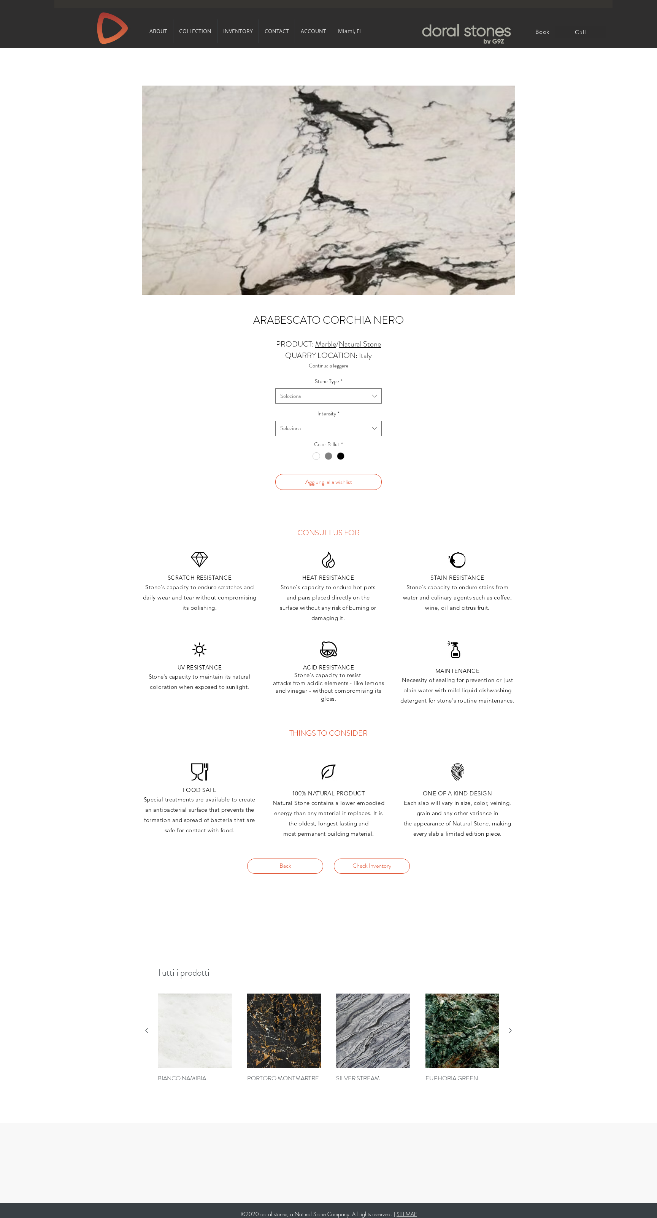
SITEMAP (407, 1214)
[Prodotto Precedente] (146, 1030)
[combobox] (328, 396)
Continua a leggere (329, 365)
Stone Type (329, 381)
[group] (328, 1045)
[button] (158, 31)
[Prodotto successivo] (510, 1030)
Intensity (328, 413)
